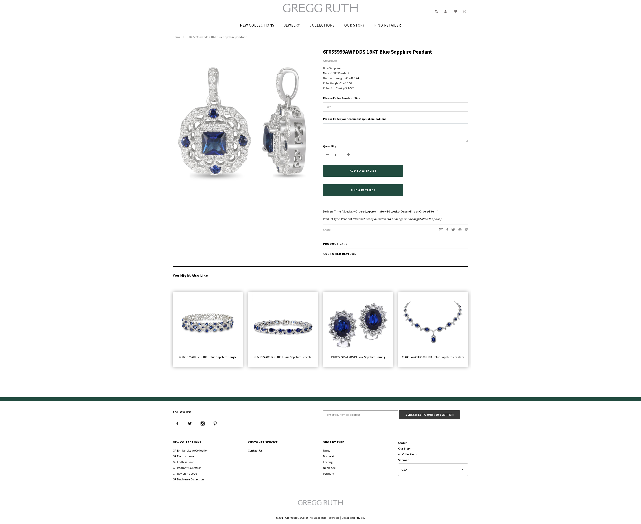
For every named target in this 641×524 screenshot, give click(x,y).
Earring (328, 462)
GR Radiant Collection (187, 468)
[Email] (441, 229)
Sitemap (403, 460)
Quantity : (330, 146)
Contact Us (255, 450)
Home (177, 37)
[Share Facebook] (447, 229)
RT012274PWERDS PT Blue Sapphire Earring (358, 357)
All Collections (407, 454)
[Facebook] (177, 423)
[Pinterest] (459, 229)
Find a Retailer (363, 190)
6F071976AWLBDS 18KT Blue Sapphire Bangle (208, 357)
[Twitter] (453, 229)
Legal (345, 517)
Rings (326, 450)
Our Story (404, 448)
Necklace (329, 468)
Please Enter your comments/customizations (354, 119)
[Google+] (466, 229)
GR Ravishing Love (185, 473)
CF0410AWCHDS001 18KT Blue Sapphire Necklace (433, 357)
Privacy (361, 517)
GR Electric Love (183, 456)
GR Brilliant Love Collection (191, 450)
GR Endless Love (183, 462)
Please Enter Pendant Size (341, 98)
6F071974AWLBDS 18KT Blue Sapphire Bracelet (282, 357)
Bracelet (328, 456)
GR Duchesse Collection (188, 479)
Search (402, 443)
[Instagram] (202, 423)
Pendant (346, 219)
